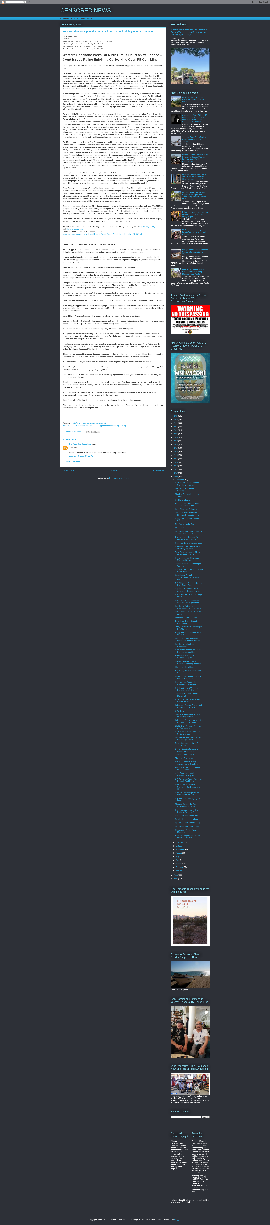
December (180, 480)
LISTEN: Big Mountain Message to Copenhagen (188, 727)
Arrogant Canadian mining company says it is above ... (188, 763)
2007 (176, 879)
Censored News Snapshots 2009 (188, 543)
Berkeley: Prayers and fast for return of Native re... (187, 837)
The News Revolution (184, 758)
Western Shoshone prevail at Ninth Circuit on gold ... (187, 794)
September (180, 849)
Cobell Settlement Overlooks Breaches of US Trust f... (187, 689)
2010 (176, 473)
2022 (176, 430)
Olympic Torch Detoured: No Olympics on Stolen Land (186, 538)
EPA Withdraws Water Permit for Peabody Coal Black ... (188, 780)
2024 (176, 423)
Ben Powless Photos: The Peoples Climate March (185, 683)
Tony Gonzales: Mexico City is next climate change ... (187, 553)
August (179, 853)
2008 (176, 875)
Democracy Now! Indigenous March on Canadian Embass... (188, 639)
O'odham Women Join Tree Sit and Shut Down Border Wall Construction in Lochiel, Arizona (195, 177)
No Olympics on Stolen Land (187, 826)
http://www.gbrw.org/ (147, 226)
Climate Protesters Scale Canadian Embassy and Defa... (189, 662)
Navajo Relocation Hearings (186, 819)
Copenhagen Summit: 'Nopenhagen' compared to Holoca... (187, 577)
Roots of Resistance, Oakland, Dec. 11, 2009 (187, 768)
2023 (176, 427)
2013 (176, 462)
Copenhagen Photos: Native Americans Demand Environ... (188, 590)
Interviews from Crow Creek (186, 618)
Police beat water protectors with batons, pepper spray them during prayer (195, 214)
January (179, 871)
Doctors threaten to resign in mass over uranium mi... (186, 750)
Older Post (158, 471)
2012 (176, 466)
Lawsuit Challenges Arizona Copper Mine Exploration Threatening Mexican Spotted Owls (194, 195)
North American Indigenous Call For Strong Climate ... (188, 738)
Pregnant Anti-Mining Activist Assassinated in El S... (187, 504)
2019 (176, 441)
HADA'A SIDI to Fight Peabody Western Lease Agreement (187, 601)
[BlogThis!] (90, 432)
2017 (176, 448)
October (179, 846)
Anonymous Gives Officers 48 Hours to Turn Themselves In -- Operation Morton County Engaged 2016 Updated (195, 118)
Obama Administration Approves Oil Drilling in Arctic (188, 715)
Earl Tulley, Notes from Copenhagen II (184, 645)
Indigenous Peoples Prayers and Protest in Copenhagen (188, 706)
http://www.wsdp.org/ (74, 229)
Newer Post (68, 471)
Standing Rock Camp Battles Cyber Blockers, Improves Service (194, 139)
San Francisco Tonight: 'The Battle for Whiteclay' (186, 811)
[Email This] (87, 432)
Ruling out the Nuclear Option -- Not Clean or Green (188, 677)
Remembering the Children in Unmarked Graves (187, 559)
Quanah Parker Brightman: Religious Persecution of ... (187, 514)
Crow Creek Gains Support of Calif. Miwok (187, 622)
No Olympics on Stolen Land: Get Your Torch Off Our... (189, 532)
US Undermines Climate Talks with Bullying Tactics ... (187, 547)
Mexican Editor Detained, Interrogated (185, 489)
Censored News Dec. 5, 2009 (187, 755)
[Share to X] (93, 432)
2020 (176, 437)
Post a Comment (73, 461)
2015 (176, 455)
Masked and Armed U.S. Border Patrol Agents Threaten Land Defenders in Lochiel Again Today (189, 32)
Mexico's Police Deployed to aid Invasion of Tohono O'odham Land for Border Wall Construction (195, 158)
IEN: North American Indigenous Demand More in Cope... (188, 651)
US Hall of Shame (182, 500)
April (178, 860)
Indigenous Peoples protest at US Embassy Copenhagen (189, 721)
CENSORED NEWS (85, 10)
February (180, 867)
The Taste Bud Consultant (80, 444)
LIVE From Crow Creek (184, 667)
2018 (176, 444)
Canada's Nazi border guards (187, 816)
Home (114, 471)
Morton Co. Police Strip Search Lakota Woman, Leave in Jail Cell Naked (195, 232)
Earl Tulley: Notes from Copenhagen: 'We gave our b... (188, 607)
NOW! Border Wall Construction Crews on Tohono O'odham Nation (195, 99)
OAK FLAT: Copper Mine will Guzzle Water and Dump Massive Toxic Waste (193, 271)
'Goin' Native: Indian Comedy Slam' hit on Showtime (187, 484)
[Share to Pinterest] (98, 432)
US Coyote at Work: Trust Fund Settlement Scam (188, 733)
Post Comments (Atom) (119, 478)
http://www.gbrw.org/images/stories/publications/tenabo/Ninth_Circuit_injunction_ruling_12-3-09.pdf (102, 234)
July (178, 857)
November (180, 842)
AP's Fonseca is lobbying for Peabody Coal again (187, 774)
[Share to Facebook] (95, 432)
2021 (176, 434)
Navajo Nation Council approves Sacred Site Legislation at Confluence (195, 252)
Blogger (177, 1219)
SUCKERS (179, 711)
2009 (176, 476)
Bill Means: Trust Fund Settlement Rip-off (184, 657)
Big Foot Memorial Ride (184, 524)
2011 (176, 469)
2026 (176, 416)
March (179, 864)
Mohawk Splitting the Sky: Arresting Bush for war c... (187, 805)
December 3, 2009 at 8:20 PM (81, 456)
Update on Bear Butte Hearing (187, 823)
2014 (176, 459)
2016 (176, 451)
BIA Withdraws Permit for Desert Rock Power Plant (188, 584)
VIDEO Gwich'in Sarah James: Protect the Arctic (187, 700)
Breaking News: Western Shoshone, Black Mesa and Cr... (187, 787)
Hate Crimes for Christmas (186, 509)
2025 (176, 419)
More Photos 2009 (182, 528)
